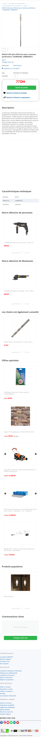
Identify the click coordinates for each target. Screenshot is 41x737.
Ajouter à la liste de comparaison (18, 97)
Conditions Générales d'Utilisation (11, 671)
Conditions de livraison (7, 675)
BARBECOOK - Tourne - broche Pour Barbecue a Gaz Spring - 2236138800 (19, 549)
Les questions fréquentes (8, 696)
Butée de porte (8, 596)
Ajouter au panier (21, 87)
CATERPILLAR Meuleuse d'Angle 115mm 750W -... (19, 291)
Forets (25, 6)
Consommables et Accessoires (11, 6)
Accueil (4, 3)
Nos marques (4, 663)
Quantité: (5, 76)
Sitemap (2, 693)
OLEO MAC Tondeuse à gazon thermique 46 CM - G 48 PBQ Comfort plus (20, 470)
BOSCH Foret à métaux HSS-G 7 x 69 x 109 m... (18, 342)
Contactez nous (5, 661)
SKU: (3, 73)
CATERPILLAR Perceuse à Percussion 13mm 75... (19, 242)
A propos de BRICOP (6, 657)
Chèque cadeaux (5, 714)
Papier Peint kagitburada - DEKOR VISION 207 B (19, 432)
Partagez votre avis (8, 62)
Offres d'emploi (5, 710)
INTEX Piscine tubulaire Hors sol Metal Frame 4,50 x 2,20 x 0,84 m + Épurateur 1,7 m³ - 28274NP (20, 510)
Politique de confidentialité (8, 673)
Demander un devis (6, 689)
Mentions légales (5, 659)
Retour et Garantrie (6, 677)
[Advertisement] (20, 163)
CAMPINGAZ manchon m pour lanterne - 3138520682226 (17, 393)
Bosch (4, 60)
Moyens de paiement (6, 680)
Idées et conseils (5, 687)
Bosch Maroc (17, 65)
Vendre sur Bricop (6, 703)
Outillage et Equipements (17, 3)
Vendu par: (5, 65)
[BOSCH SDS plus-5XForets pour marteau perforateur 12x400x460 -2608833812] (20, 30)
